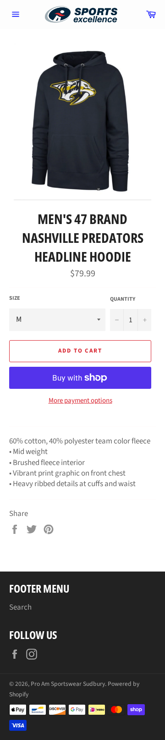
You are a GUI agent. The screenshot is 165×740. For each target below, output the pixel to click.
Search (20, 607)
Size (14, 298)
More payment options (80, 400)
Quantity (122, 299)
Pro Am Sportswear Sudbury (68, 683)
